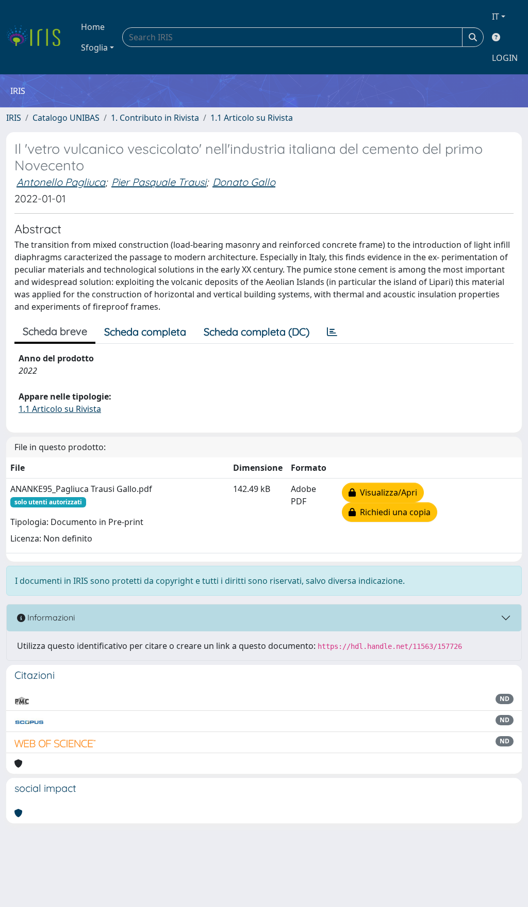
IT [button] (495, 16)
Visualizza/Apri (386, 492)
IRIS (13, 117)
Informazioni (50, 617)
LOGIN (505, 57)
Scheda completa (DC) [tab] (256, 331)
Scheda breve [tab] (55, 331)
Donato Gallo (243, 182)
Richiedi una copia (393, 512)
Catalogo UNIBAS (66, 117)
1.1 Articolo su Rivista (251, 117)
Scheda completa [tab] (145, 331)
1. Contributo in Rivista (155, 117)
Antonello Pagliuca (60, 182)
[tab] (332, 332)
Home (93, 27)
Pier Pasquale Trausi (158, 182)
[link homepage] (37, 37)
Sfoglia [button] (94, 47)
